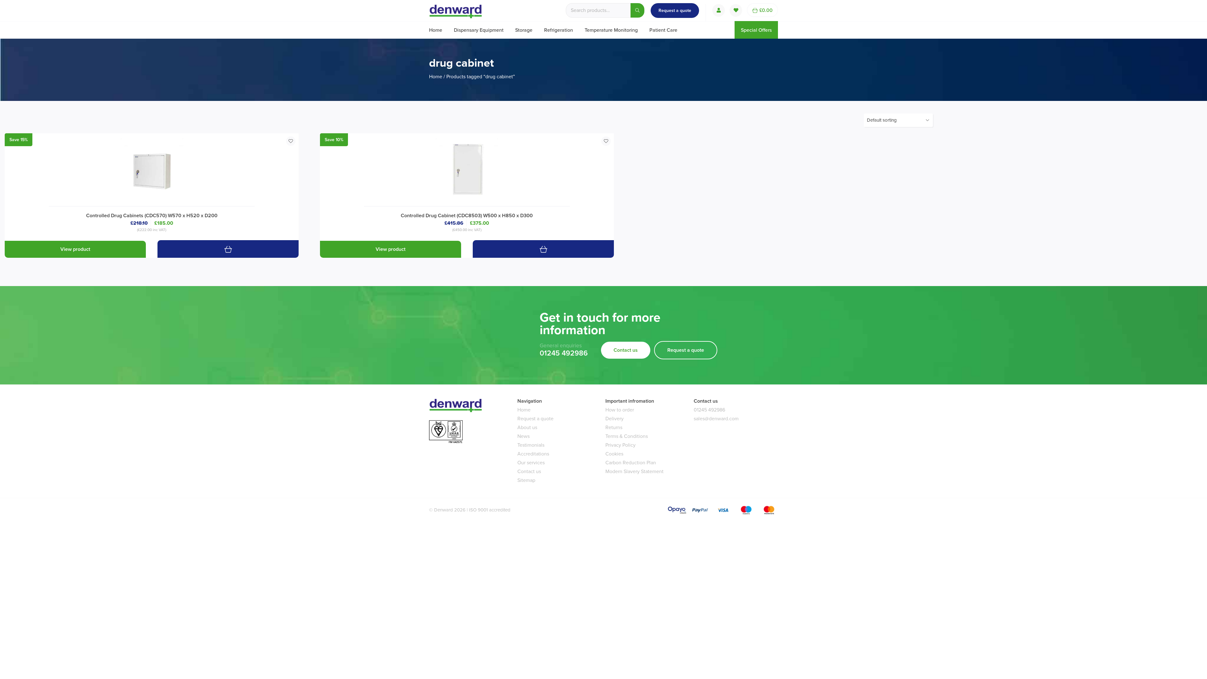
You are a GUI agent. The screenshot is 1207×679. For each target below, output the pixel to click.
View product (75, 249)
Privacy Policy (620, 445)
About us (527, 427)
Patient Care (663, 30)
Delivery (614, 418)
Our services (531, 462)
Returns (613, 427)
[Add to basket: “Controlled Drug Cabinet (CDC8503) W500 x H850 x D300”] (543, 248)
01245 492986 (564, 353)
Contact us (626, 350)
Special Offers (756, 30)
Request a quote (675, 10)
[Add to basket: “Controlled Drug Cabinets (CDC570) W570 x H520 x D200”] (228, 248)
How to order (619, 409)
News (523, 436)
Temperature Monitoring (611, 30)
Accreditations (533, 453)
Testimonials (530, 445)
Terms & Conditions (626, 436)
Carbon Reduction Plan (630, 462)
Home (435, 30)
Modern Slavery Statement (634, 471)
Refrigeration (558, 30)
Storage (523, 30)
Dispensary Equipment (479, 30)
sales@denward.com (716, 418)
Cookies (614, 453)
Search (637, 10)
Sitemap (526, 480)
